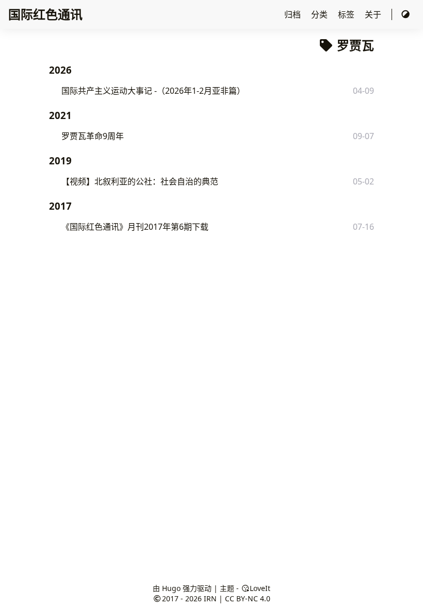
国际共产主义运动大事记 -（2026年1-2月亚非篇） (153, 90)
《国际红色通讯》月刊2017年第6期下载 (134, 226)
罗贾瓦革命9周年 (92, 136)
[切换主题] (405, 14)
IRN (210, 598)
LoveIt (260, 588)
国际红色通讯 (45, 14)
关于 (374, 14)
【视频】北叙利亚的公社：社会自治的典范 (139, 181)
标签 (347, 14)
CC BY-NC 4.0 (247, 598)
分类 (320, 14)
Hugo (171, 588)
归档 (293, 14)
